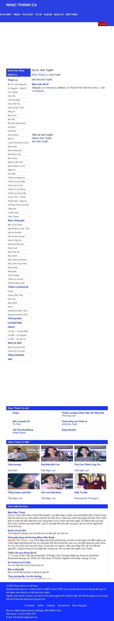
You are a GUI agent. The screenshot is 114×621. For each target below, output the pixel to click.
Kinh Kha (66, 424)
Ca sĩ (38, 14)
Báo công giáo (79, 605)
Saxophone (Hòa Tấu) (17, 314)
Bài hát (42, 79)
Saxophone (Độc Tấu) (17, 311)
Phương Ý (93, 498)
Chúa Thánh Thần (16, 108)
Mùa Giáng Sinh (15, 150)
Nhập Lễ (11, 170)
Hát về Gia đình (15, 232)
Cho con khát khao (51, 492)
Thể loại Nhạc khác (16, 283)
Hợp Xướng (13, 135)
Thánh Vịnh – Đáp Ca (17, 201)
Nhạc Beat (12, 303)
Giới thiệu (72, 14)
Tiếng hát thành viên (16, 357)
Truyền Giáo (13, 212)
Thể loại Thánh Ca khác (18, 205)
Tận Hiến (12, 174)
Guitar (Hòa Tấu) (15, 295)
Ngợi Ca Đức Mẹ (15, 162)
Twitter (40, 605)
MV (40, 141)
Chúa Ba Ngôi (14, 100)
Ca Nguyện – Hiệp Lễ (17, 88)
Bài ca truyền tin (21, 421)
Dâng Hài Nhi (69, 430)
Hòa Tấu (11, 299)
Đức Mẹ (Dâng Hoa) (17, 123)
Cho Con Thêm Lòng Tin (87, 464)
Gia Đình (12, 127)
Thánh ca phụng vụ (16, 177)
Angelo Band (19, 432)
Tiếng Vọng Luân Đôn (19, 492)
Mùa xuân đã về (40, 84)
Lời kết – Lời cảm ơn (17, 339)
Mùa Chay (12, 146)
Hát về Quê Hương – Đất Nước (17, 236)
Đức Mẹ (11, 119)
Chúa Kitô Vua (14, 104)
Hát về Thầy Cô (15, 240)
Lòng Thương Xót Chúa (18, 143)
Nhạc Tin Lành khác (16, 347)
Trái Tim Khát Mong (23, 430)
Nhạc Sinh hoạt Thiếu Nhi (17, 264)
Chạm (16, 413)
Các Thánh (13, 92)
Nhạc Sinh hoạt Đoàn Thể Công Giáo (17, 260)
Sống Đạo (12, 271)
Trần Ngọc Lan (48, 470)
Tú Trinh (17, 424)
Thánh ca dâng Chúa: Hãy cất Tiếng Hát (83, 413)
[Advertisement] (57, 46)
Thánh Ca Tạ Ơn (15, 185)
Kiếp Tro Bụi (80, 492)
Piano (10, 307)
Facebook (29, 605)
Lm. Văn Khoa (49, 88)
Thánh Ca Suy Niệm (17, 181)
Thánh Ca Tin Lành (16, 351)
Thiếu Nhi (12, 209)
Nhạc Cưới (12, 248)
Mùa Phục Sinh (14, 154)
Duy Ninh (12, 470)
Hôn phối (12, 131)
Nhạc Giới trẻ (13, 252)
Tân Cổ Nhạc (13, 275)
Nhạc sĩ (58, 14)
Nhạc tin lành (15, 343)
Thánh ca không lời (18, 287)
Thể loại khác (15, 318)
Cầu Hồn (12, 96)
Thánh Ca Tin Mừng (16, 189)
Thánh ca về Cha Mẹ (17, 193)
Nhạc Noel (12, 256)
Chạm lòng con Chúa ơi (74, 421)
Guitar (10, 291)
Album (48, 14)
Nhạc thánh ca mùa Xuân (16, 166)
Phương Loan (69, 416)
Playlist (28, 14)
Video (16, 14)
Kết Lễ (10, 139)
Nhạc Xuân (13, 267)
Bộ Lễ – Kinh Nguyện (17, 84)
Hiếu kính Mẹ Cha (16, 244)
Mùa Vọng (12, 158)
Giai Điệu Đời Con (50, 464)
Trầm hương (14, 464)
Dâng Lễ (11, 111)
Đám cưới (12, 115)
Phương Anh (80, 498)
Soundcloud (64, 605)
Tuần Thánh (13, 216)
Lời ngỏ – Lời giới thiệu (18, 331)
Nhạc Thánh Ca (21, 5)
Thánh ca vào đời (15, 279)
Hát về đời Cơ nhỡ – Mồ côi (18, 229)
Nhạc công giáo (16, 220)
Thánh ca (13, 80)
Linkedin (50, 605)
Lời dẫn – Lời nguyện (17, 335)
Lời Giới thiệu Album (15, 325)
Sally (74, 424)
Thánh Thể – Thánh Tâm (16, 197)
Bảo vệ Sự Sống (15, 225)
